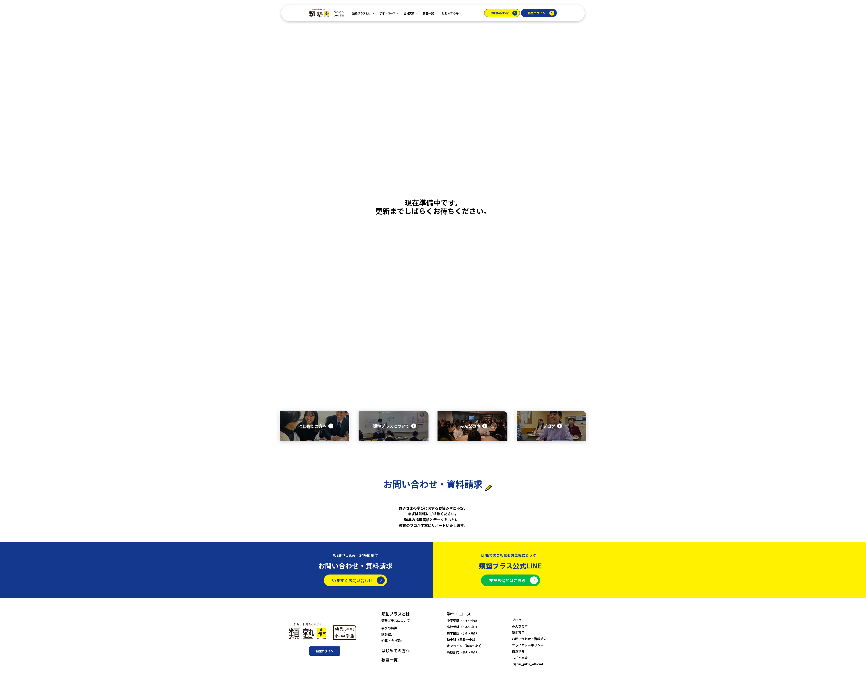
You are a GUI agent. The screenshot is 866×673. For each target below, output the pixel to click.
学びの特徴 (389, 628)
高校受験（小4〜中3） (463, 627)
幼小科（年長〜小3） (462, 639)
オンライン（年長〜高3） (465, 645)
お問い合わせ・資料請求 (529, 638)
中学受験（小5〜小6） (463, 620)
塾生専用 (518, 632)
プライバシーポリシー (528, 645)
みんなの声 (520, 626)
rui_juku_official (529, 664)
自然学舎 (518, 651)
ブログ (516, 620)
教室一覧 (428, 13)
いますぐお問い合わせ (352, 580)
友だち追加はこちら (507, 580)
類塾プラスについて (395, 620)
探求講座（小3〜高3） (463, 633)
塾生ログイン (536, 13)
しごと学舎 (520, 657)
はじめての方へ (451, 13)
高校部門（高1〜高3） (463, 652)
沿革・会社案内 (392, 640)
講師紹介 (387, 634)
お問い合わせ (500, 13)
